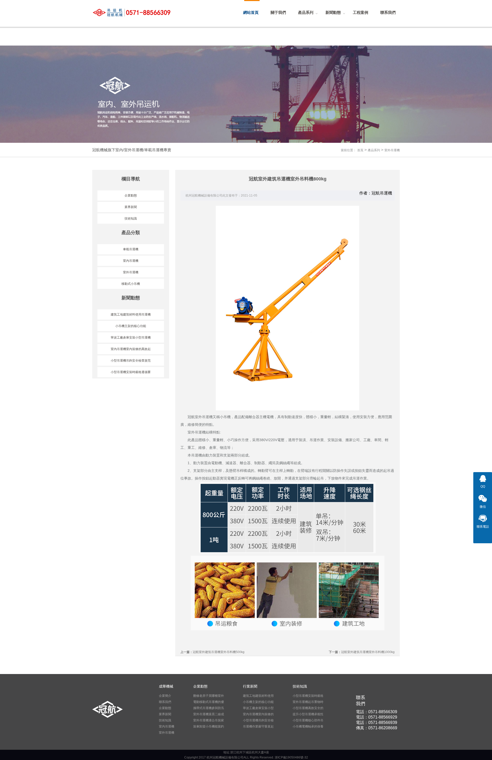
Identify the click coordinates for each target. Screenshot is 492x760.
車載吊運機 (130, 249)
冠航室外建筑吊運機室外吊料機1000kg (368, 652)
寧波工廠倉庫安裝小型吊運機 (131, 337)
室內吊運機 (130, 261)
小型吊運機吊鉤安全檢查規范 (131, 360)
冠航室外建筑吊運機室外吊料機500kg (218, 652)
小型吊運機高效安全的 (308, 708)
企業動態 (131, 195)
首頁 (360, 150)
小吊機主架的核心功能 (130, 326)
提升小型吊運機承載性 (308, 714)
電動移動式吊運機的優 (208, 702)
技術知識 (131, 218)
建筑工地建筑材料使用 (258, 696)
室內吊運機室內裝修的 (258, 714)
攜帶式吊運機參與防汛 (208, 708)
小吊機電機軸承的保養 (308, 726)
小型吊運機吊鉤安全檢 (258, 720)
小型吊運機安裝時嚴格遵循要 (131, 372)
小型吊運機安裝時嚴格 (308, 696)
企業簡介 (165, 696)
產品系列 (374, 150)
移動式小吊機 (130, 284)
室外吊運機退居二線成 (208, 714)
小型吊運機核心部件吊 (308, 720)
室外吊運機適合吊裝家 (208, 720)
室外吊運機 (392, 150)
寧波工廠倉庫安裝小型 (258, 708)
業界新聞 (131, 207)
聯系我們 (165, 702)
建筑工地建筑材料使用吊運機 (131, 314)
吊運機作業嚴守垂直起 (258, 726)
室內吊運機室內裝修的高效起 (131, 349)
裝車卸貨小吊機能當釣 (208, 726)
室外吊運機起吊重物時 (308, 702)
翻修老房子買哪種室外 (208, 696)
